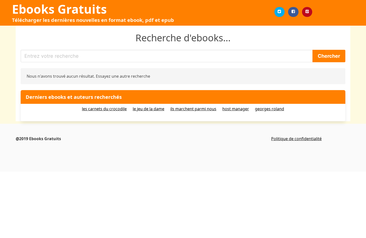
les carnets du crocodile (104, 109)
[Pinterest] (307, 12)
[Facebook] (293, 12)
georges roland (269, 109)
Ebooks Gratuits (59, 9)
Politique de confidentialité (296, 138)
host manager (235, 109)
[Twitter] (279, 12)
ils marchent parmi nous (193, 109)
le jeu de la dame (148, 109)
